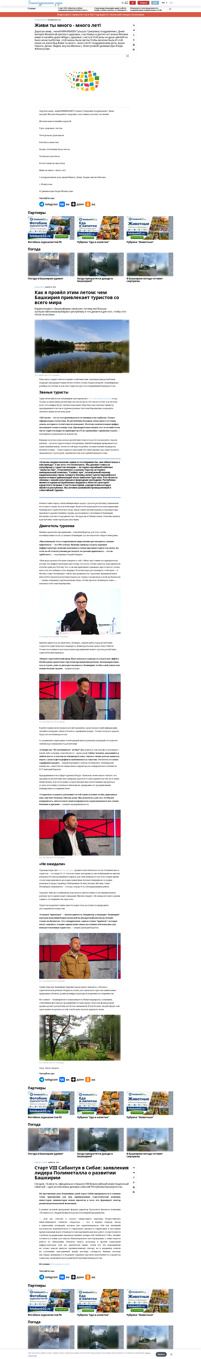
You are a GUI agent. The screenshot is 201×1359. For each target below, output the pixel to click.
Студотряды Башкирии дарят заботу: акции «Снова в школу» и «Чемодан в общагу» (110, 9)
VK (133, 3)
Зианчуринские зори (45, 2)
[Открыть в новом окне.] (48, 204)
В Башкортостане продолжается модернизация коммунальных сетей (146, 9)
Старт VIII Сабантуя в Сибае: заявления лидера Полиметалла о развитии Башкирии (72, 9)
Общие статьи (41, 1162)
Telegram (143, 3)
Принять (161, 1354)
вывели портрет (66, 870)
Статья (31, 8)
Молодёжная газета (60, 1264)
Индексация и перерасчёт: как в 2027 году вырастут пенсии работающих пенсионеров (100, 14)
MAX (155, 3)
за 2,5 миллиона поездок (100, 398)
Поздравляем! (41, 20)
